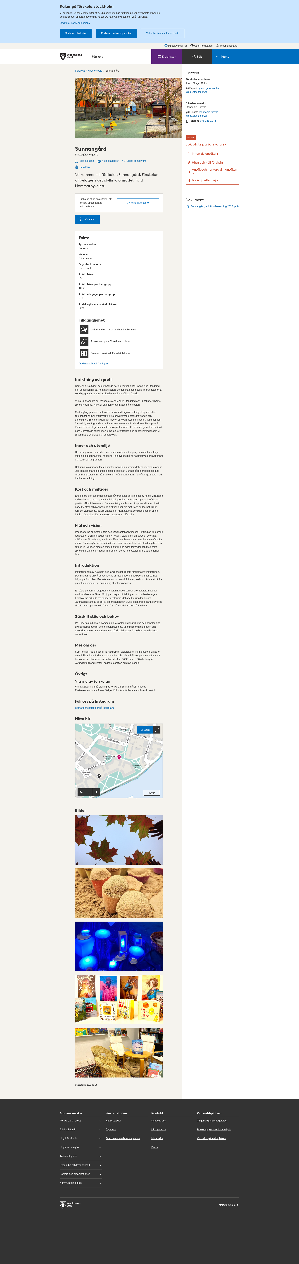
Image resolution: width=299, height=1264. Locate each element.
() (140, 202)
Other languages (203, 45)
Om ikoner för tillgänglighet (93, 363)
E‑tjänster (169, 56)
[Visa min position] (81, 792)
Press (154, 1147)
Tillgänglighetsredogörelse (212, 1120)
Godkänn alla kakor (75, 33)
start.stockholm (227, 1205)
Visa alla (90, 219)
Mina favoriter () (177, 45)
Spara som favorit (136, 161)
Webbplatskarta (228, 45)
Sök (199, 56)
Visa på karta (86, 161)
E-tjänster (111, 1129)
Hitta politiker (158, 1129)
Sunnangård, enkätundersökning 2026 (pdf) (215, 206)
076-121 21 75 (208, 120)
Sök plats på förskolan (205, 143)
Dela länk (84, 167)
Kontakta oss (158, 1120)
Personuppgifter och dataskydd (214, 1129)
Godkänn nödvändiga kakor (116, 33)
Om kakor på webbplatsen (74, 23)
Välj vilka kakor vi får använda (162, 33)
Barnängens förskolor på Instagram (94, 708)
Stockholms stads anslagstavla (123, 1138)
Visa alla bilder (110, 161)
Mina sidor (157, 1138)
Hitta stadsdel (113, 1120)
